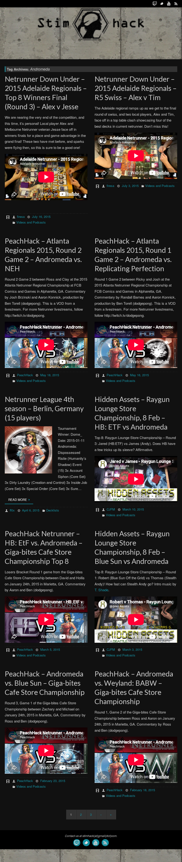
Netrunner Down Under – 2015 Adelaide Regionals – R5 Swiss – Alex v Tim (136, 88)
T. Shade (101, 589)
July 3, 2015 (130, 185)
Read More (17, 499)
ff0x (12, 510)
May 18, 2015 (49, 375)
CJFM (111, 509)
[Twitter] (161, 3)
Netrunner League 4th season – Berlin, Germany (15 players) (44, 408)
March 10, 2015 (133, 509)
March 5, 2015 (50, 649)
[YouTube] (169, 3)
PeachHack (25, 375)
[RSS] (176, 3)
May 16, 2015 (139, 375)
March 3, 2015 (132, 649)
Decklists (52, 510)
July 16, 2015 (41, 216)
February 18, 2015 (142, 790)
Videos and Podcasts (31, 222)
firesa (21, 216)
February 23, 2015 (52, 780)
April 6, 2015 (30, 510)
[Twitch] (154, 3)
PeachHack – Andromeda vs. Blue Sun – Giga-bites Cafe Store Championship (45, 682)
